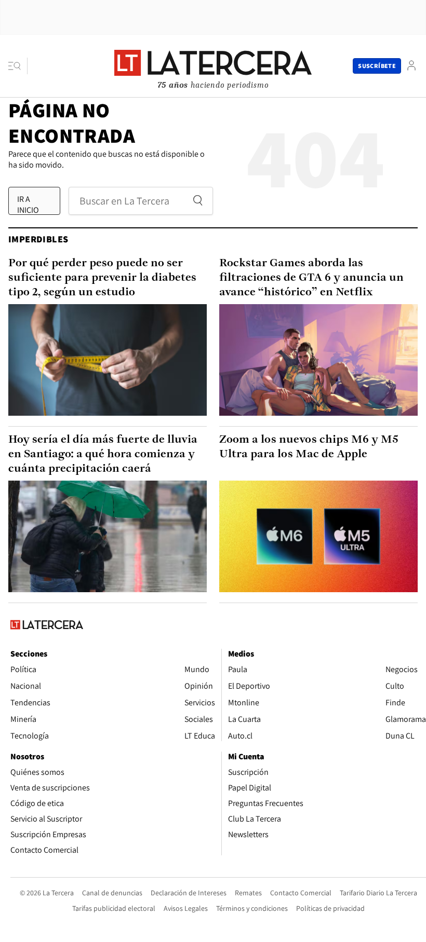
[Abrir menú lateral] (18, 66)
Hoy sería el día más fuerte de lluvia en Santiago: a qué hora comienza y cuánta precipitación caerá (102, 454)
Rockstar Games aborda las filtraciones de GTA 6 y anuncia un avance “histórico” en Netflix (311, 277)
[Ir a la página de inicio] (213, 65)
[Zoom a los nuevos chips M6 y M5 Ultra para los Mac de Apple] (318, 536)
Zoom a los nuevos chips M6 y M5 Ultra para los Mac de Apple (308, 447)
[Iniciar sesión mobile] (411, 65)
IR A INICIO (28, 204)
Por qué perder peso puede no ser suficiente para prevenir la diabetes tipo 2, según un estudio (102, 277)
